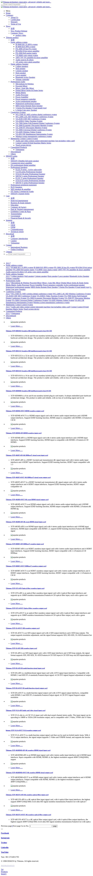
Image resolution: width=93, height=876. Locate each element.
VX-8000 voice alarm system (46, 270)
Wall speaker (29, 276)
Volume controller (12, 278)
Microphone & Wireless (20, 283)
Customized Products (14, 311)
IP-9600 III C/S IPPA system (22, 267)
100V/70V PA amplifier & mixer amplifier (74, 270)
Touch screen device (31, 309)
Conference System (13, 292)
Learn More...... (17, 326)
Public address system (14, 265)
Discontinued (11, 316)
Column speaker (41, 276)
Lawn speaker (63, 276)
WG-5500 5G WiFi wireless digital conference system (31, 294)
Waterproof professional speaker (18, 287)
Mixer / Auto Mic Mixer (51, 283)
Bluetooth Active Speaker (79, 276)
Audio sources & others (15, 272)
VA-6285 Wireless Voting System (61, 300)
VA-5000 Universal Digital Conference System (30, 300)
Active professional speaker (74, 285)
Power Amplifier (36, 285)
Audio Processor (23, 285)
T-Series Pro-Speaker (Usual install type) (73, 287)
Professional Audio (13, 281)
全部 (13, 28)
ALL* (8, 263)
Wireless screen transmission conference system (51, 302)
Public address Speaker (14, 274)
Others (8, 318)
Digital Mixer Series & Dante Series (75, 283)
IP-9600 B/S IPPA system (43, 267)
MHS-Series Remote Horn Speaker (44, 287)
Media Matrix (11, 285)
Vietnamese (15, 313)
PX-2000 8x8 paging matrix (24, 270)
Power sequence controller (53, 285)
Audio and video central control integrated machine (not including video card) (40, 307)
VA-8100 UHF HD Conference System (21, 296)
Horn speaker (52, 276)
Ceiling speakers (17, 276)
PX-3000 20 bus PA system (64, 267)
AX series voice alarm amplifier (36, 272)
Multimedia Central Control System (19, 305)
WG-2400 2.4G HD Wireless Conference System (72, 294)
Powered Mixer (36, 283)
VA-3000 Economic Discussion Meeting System (45, 298)
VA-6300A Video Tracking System (50, 296)
